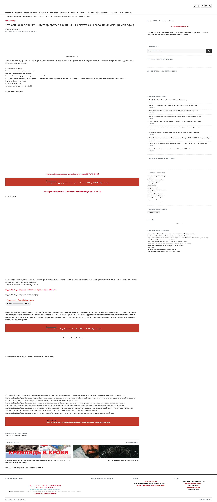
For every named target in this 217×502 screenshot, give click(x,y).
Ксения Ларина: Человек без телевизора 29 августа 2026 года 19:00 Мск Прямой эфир (175, 121)
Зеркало (113, 12)
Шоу (82, 12)
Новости (42, 12)
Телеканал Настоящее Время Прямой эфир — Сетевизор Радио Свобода (169, 243)
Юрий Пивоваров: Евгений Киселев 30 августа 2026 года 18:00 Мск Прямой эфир (173, 110)
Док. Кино (54, 12)
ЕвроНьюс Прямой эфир (154, 194)
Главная (9, 16)
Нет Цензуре (101, 12)
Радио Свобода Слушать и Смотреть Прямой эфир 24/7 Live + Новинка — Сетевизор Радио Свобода (177, 237)
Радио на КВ (151, 178)
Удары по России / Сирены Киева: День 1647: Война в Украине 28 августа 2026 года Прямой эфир (178, 143)
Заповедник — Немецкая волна (156, 190)
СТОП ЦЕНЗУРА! (152, 186)
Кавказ (18, 12)
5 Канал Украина (152, 184)
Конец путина (30, 12)
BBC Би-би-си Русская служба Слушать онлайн (161, 249)
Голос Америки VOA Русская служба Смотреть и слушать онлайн (167, 241)
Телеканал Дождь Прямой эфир (157, 176)
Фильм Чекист (151, 192)
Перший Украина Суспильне (155, 196)
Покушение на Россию (154, 199)
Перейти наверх (205, 499)
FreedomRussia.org (13, 29)
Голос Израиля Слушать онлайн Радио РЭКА (160, 239)
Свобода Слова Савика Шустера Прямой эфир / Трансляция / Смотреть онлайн (171, 233)
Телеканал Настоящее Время (156, 180)
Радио (90, 12)
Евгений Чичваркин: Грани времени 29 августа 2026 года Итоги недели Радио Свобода (175, 127)
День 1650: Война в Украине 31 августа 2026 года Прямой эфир (168, 100)
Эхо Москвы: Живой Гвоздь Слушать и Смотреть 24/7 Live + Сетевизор (169, 235)
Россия (8, 12)
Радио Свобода (23, 16)
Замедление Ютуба (153, 188)
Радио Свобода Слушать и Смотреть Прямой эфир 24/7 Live (30, 290)
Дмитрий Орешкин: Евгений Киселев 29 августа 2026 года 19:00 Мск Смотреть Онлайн (175, 116)
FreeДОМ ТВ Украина (153, 182)
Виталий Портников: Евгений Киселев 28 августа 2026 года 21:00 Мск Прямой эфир (174, 132)
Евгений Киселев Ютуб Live (155, 201)
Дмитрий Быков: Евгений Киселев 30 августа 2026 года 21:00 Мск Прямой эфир (173, 105)
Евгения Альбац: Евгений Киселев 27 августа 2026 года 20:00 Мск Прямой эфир (173, 148)
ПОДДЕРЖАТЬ (126, 12)
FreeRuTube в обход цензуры (179, 26)
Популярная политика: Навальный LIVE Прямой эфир (163, 251)
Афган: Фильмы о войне (154, 197)
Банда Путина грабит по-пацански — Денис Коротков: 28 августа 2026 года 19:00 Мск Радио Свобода (179, 138)
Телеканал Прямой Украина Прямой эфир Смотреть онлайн (165, 245)
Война (73, 12)
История (63, 12)
